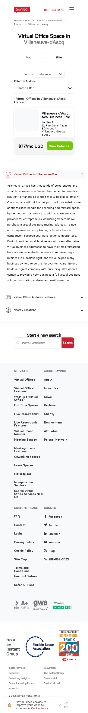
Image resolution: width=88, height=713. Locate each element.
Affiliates (50, 431)
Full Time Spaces (26, 405)
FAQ (17, 516)
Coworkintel (50, 678)
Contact (20, 525)
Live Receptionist (26, 414)
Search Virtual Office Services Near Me (28, 492)
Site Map (20, 559)
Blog (51, 551)
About (48, 380)
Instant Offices (17, 667)
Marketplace (23, 474)
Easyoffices (50, 667)
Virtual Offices (24, 380)
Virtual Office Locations (50, 20)
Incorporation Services (23, 484)
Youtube (54, 542)
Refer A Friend (24, 585)
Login (18, 533)
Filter (59, 57)
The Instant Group (54, 672)
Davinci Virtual (22, 20)
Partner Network (55, 439)
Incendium (14, 688)
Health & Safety (25, 576)
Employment (53, 422)
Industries (51, 388)
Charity (49, 414)
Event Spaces (23, 465)
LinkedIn (54, 534)
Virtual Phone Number (23, 432)
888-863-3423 (54, 10)
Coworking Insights (19, 678)
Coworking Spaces (27, 457)
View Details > (59, 146)
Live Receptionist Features (26, 424)
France (18, 24)
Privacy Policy (24, 542)
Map (28, 57)
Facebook (55, 516)
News (48, 397)
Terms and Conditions (21, 569)
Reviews (50, 405)
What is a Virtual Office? (26, 398)
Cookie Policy (23, 551)
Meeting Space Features (24, 450)
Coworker (14, 672)
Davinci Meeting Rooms (22, 683)
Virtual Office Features (24, 390)
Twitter (53, 525)
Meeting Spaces (25, 439)
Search (68, 343)
